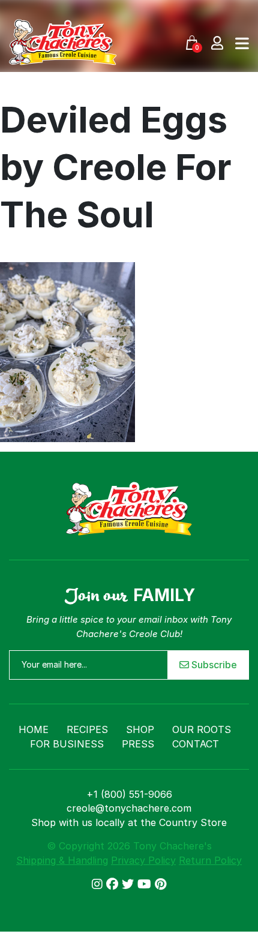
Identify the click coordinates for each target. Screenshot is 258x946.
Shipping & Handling (62, 860)
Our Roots (201, 729)
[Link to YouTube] (146, 884)
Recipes (87, 729)
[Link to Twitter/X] (129, 884)
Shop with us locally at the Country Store (129, 822)
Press (138, 744)
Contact (195, 744)
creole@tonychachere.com (129, 808)
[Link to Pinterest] (160, 884)
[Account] (217, 42)
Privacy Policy (143, 860)
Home (34, 729)
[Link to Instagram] (99, 884)
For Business (67, 744)
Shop (140, 729)
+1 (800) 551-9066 (129, 794)
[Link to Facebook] (114, 884)
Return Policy (210, 860)
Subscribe (213, 665)
